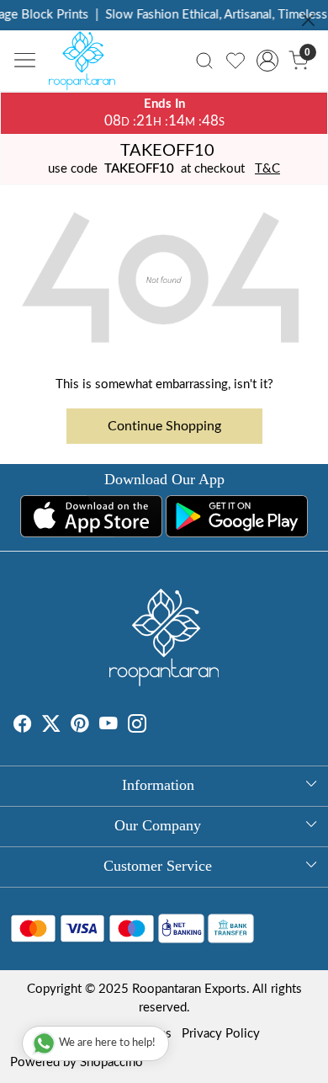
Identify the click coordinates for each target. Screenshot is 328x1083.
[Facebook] (22, 726)
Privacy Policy (221, 1033)
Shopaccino (111, 1062)
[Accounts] (267, 61)
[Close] (308, 20)
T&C (267, 169)
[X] (51, 726)
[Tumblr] (156, 726)
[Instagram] (137, 726)
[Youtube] (108, 726)
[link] (204, 61)
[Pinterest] (80, 726)
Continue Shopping (164, 426)
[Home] (86, 65)
